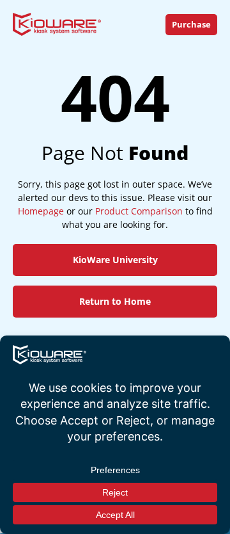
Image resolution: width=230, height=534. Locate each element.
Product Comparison (139, 211)
